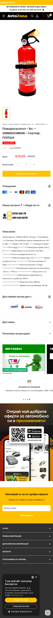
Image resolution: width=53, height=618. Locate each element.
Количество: (8, 164)
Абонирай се (26, 515)
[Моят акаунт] (37, 16)
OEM (4, 148)
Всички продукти (14, 124)
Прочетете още (17, 595)
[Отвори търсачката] (32, 16)
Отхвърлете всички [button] (21, 606)
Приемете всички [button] (21, 600)
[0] (48, 16)
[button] (21, 611)
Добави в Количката (26, 173)
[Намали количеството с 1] (17, 164)
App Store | (7, 2)
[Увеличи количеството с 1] (34, 164)
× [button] (36, 577)
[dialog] (20, 595)
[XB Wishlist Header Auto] (44, 16)
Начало (4, 124)
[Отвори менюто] (3, 16)
